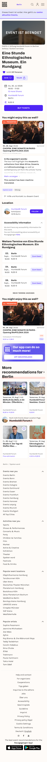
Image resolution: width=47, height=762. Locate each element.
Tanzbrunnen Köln (11, 578)
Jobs (24, 693)
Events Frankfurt (10, 495)
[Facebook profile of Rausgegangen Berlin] (24, 736)
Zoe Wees (7, 632)
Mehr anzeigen (11, 176)
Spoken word (7, 190)
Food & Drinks (9, 564)
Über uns (23, 697)
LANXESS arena (10, 604)
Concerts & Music (11, 531)
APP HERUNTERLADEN (28, 357)
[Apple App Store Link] (14, 747)
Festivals (7, 561)
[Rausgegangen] (4, 4)
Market (6, 544)
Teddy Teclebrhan (10, 641)
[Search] (32, 4)
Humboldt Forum (16, 95)
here (18, 235)
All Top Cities (9, 514)
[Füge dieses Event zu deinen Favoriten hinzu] (24, 429)
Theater (6, 554)
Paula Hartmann (10, 658)
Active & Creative (11, 548)
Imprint (23, 712)
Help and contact (23, 675)
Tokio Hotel (8, 661)
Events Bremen (10, 482)
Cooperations (23, 682)
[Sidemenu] (42, 4)
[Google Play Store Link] (32, 747)
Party (5, 534)
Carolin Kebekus (10, 645)
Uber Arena (8, 581)
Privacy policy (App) (23, 720)
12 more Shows (15, 91)
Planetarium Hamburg (13, 588)
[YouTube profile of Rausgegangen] (29, 736)
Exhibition (8, 551)
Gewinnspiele (23, 705)
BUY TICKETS (24, 108)
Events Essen (9, 491)
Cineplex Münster (11, 608)
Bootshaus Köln (10, 591)
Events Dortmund (11, 488)
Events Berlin (9, 475)
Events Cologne (10, 485)
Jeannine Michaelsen (12, 628)
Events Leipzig (9, 504)
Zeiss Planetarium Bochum (15, 594)
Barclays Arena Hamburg (14, 601)
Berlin (5, 464)
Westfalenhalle (9, 614)
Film (5, 541)
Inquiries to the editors (23, 690)
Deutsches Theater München (16, 585)
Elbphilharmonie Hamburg (15, 575)
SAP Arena (7, 611)
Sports (6, 525)
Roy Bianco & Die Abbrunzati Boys (18, 638)
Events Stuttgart (10, 511)
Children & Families (12, 538)
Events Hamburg (10, 498)
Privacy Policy (23, 716)
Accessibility (23, 701)
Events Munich (10, 508)
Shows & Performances (14, 528)
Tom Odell (7, 664)
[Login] (37, 4)
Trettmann (8, 655)
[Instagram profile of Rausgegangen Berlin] (19, 736)
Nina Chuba (8, 648)
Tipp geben (23, 686)
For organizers (23, 678)
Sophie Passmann (11, 625)
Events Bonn (9, 478)
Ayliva (5, 635)
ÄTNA (5, 651)
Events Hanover (10, 501)
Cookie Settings (23, 723)
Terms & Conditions (23, 727)
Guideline (23, 709)
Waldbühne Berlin (11, 598)
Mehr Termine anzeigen (23, 293)
